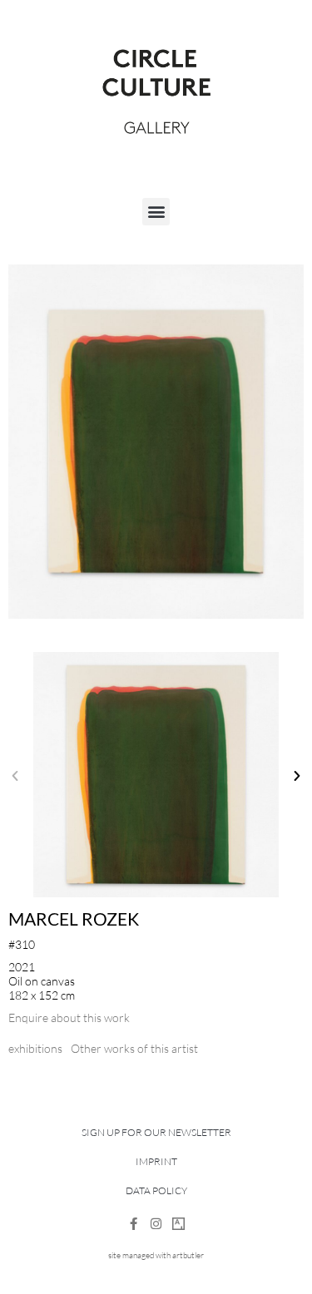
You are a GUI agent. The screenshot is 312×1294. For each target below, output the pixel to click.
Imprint (156, 1161)
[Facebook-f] (133, 1223)
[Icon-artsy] (178, 1223)
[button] (156, 211)
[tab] (35, 1048)
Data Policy (156, 1190)
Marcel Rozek (73, 918)
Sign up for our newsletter (156, 1132)
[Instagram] (156, 1223)
